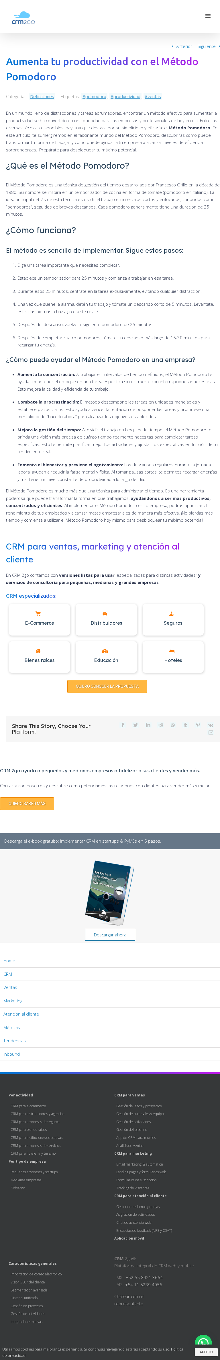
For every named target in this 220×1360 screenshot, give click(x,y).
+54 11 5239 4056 (143, 1284)
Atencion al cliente (21, 1014)
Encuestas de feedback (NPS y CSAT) (144, 1230)
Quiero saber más (27, 803)
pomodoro (95, 96)
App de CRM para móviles (136, 1137)
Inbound (11, 1054)
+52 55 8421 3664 (144, 1277)
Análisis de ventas (129, 1145)
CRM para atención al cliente (140, 1195)
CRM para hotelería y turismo (33, 1153)
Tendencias (14, 1040)
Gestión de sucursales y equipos (140, 1113)
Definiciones (42, 96)
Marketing (12, 1001)
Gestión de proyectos (27, 1306)
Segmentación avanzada (29, 1290)
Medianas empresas (26, 1180)
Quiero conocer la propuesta (107, 686)
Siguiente (207, 46)
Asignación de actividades (135, 1214)
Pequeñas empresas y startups (34, 1172)
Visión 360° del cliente (28, 1282)
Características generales (33, 1263)
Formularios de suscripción (136, 1180)
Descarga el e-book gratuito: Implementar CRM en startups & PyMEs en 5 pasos (82, 841)
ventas (154, 96)
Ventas (10, 987)
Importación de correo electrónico (36, 1274)
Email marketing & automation (139, 1164)
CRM (7, 974)
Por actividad (21, 1095)
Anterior (184, 46)
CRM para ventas (129, 1095)
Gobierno (18, 1188)
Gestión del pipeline (131, 1129)
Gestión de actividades (133, 1121)
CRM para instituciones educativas (36, 1137)
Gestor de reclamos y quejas (138, 1206)
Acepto (206, 1352)
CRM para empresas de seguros (35, 1121)
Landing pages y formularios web (141, 1172)
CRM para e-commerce (28, 1106)
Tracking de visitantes (132, 1188)
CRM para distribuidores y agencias (37, 1113)
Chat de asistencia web (133, 1222)
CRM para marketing (133, 1153)
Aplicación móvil (129, 1238)
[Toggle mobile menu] (208, 16)
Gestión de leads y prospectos (139, 1106)
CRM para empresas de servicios (35, 1145)
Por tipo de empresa (27, 1161)
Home (9, 960)
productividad (126, 96)
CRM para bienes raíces (29, 1129)
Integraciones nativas (26, 1321)
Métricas (11, 1027)
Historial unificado (24, 1297)
